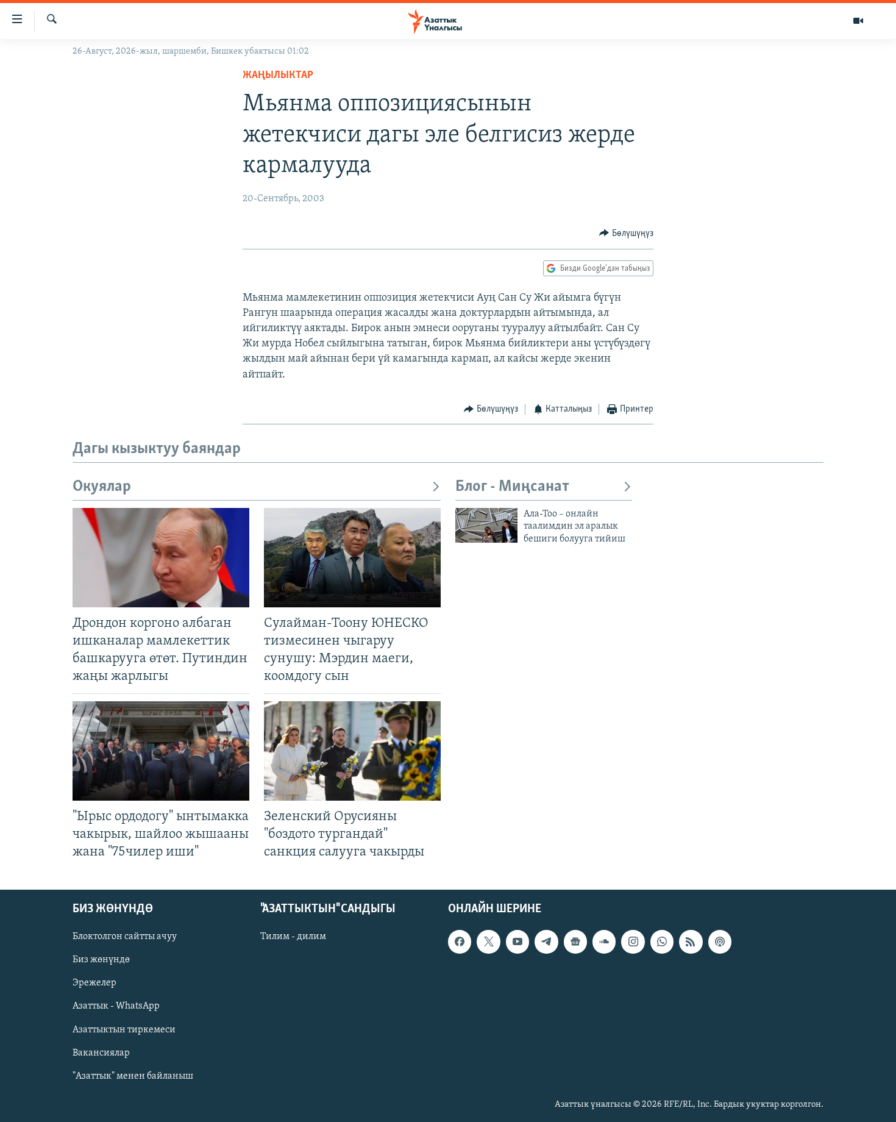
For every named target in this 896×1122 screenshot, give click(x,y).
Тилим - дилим (293, 937)
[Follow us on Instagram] (632, 941)
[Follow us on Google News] (575, 941)
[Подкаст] (719, 941)
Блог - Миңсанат (512, 487)
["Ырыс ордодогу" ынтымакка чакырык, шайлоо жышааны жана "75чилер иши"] (161, 751)
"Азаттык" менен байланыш (133, 1076)
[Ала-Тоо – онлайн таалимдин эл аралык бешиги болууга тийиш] (486, 525)
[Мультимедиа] (858, 20)
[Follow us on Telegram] (546, 941)
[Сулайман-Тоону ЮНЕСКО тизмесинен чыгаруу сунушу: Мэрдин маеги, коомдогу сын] (352, 557)
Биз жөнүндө (101, 960)
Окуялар (102, 487)
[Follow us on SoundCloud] (604, 941)
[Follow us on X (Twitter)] (488, 941)
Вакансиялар (101, 1053)
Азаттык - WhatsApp (116, 1007)
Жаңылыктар (278, 75)
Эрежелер (94, 983)
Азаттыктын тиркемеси (124, 1030)
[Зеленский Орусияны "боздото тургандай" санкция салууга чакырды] (352, 751)
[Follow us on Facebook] (459, 941)
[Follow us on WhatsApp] (662, 941)
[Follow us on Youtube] (517, 941)
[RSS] (690, 941)
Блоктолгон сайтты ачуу (125, 937)
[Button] (626, 233)
